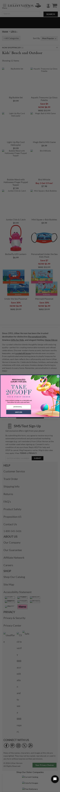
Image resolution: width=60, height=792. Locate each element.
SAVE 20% (18, 412)
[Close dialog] (58, 376)
